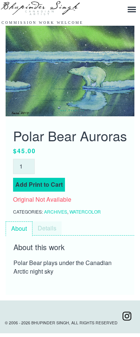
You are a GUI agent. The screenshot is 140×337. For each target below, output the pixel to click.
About (19, 228)
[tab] (19, 228)
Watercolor (85, 211)
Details (47, 228)
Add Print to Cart (39, 184)
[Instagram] (127, 322)
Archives (55, 211)
